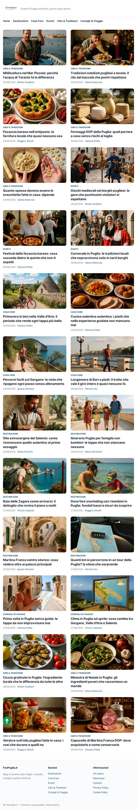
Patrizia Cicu (91, 388)
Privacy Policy (100, 787)
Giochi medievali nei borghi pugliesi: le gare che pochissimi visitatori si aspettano (100, 195)
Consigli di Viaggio (92, 21)
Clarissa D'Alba (92, 141)
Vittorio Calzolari (25, 510)
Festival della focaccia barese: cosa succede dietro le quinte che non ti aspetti (30, 258)
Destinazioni (20, 21)
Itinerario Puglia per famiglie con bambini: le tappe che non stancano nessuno (98, 442)
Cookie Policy (100, 792)
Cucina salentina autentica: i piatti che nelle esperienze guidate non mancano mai (100, 321)
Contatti (97, 782)
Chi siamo (98, 773)
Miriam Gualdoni (25, 82)
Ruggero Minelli (25, 141)
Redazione (99, 778)
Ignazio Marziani (25, 388)
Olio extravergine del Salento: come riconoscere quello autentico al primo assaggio (31, 442)
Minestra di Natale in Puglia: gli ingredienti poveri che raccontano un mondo (99, 682)
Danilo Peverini (25, 451)
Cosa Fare (37, 21)
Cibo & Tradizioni (67, 21)
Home (6, 21)
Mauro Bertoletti (93, 451)
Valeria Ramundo (93, 82)
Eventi (50, 21)
